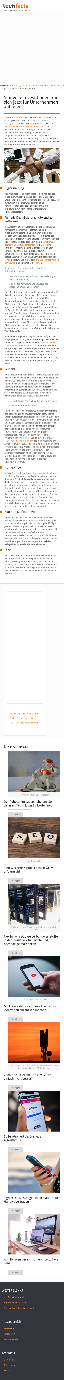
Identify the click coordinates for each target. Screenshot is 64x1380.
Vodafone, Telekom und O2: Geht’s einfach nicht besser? (27, 1076)
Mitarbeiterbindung (23, 441)
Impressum (9, 1365)
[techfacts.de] (15, 7)
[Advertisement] (32, 46)
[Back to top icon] (58, 1374)
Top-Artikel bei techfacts (15, 1302)
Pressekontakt (10, 1328)
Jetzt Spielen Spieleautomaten (24, 723)
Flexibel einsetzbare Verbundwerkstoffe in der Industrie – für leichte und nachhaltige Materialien (31, 940)
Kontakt (7, 1370)
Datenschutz (9, 1360)
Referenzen (9, 1334)
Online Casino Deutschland (22, 718)
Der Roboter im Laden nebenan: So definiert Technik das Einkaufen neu (28, 803)
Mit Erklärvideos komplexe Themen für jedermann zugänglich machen (30, 1008)
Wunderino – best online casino (25, 714)
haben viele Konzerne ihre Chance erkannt (24, 126)
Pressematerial (11, 1339)
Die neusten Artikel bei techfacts (19, 1308)
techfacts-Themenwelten (15, 1297)
